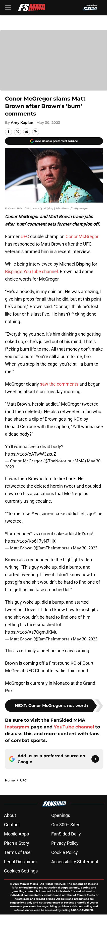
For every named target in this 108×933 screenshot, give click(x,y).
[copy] (35, 131)
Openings (60, 815)
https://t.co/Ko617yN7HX (30, 541)
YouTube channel (74, 727)
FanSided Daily (66, 833)
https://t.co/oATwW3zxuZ (30, 454)
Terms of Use (17, 852)
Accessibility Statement (74, 861)
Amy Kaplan (22, 122)
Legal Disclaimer (20, 861)
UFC (25, 236)
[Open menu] (8, 8)
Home (10, 780)
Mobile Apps (16, 833)
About (10, 815)
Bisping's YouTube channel (31, 271)
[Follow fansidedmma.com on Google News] (95, 759)
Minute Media (29, 883)
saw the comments (59, 384)
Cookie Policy (64, 852)
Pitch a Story (16, 843)
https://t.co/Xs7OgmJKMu (31, 632)
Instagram (17, 727)
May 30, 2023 (85, 548)
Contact (12, 824)
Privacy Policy (65, 843)
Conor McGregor (82, 236)
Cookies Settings (21, 870)
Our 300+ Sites (65, 824)
